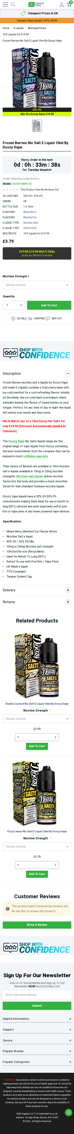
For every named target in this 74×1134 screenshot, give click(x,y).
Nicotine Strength (16, 276)
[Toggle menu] (5, 4)
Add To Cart (37, 746)
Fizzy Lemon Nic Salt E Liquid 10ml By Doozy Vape (37, 831)
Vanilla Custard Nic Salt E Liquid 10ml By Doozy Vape (37, 703)
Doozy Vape (16, 441)
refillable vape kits (35, 456)
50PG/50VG (30, 228)
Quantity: (9, 296)
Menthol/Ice (29, 217)
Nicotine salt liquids (29, 476)
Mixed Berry (29, 212)
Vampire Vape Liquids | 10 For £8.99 (37, 20)
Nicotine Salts (30, 222)
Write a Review (37, 924)
